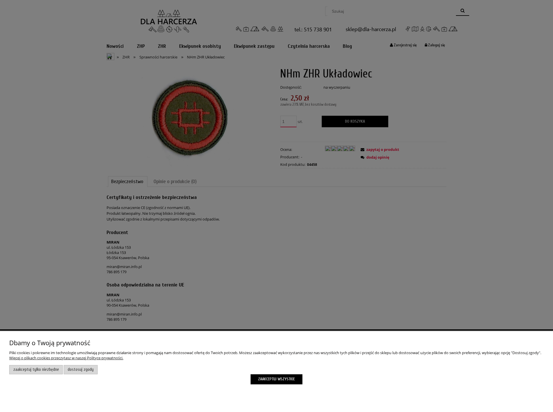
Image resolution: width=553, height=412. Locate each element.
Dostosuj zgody (81, 369)
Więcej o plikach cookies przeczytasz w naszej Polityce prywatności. (66, 357)
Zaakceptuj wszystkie (276, 379)
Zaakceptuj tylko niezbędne (36, 369)
